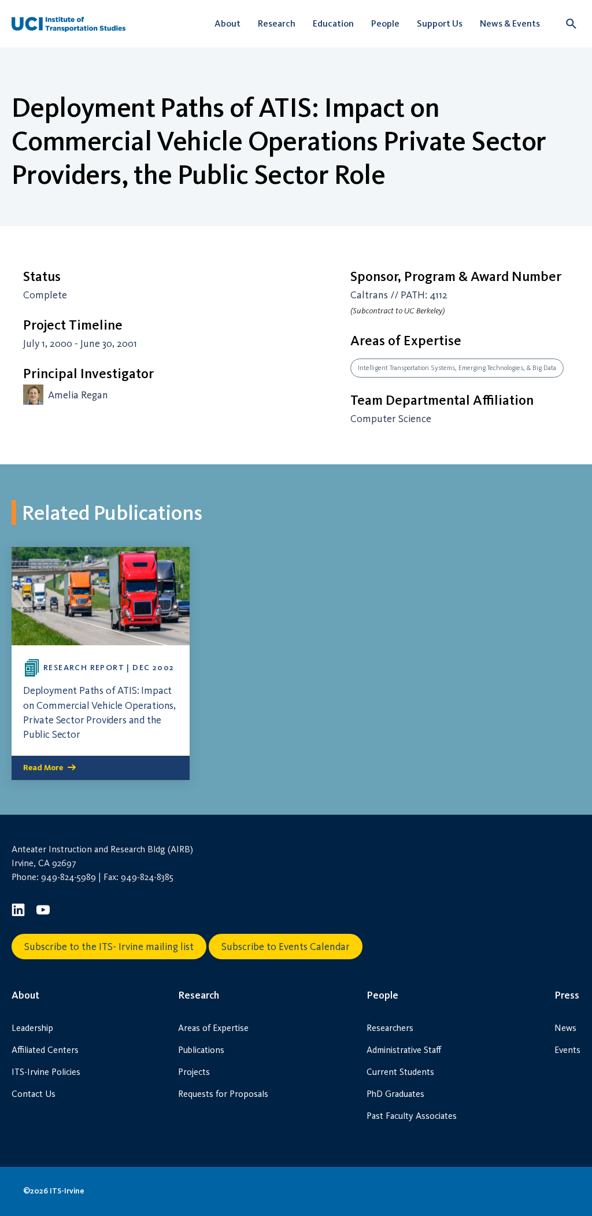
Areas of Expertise (213, 1027)
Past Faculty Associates (412, 1115)
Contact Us (34, 1093)
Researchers (390, 1027)
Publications (201, 1049)
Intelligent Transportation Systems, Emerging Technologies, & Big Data (457, 368)
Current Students (400, 1071)
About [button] (227, 23)
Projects (194, 1071)
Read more (43, 768)
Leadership (32, 1027)
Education (333, 23)
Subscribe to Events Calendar (285, 946)
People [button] (385, 23)
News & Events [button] (510, 23)
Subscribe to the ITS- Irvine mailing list (109, 946)
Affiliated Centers (45, 1049)
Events (567, 1049)
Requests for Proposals (223, 1093)
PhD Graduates (395, 1093)
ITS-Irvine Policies (46, 1071)
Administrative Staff (404, 1049)
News (565, 1027)
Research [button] (276, 23)
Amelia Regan (78, 395)
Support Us (439, 23)
